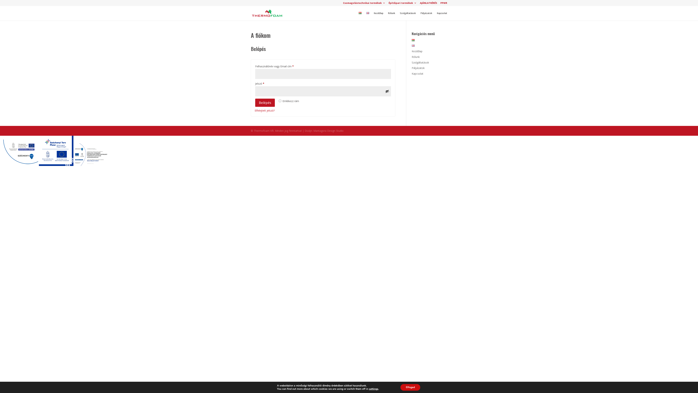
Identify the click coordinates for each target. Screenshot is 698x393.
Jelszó (264, 83)
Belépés (265, 102)
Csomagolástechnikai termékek (362, 3)
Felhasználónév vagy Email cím (279, 66)
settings (373, 389)
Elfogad (410, 387)
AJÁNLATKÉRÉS (428, 3)
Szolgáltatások (408, 13)
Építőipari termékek (401, 3)
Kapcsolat (442, 13)
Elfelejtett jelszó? (265, 110)
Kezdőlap (378, 13)
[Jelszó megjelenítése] (387, 91)
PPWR (443, 3)
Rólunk (391, 13)
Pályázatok (426, 13)
